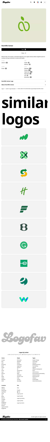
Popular (18, 390)
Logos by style (20, 396)
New (18, 387)
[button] (38, 2)
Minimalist (19, 360)
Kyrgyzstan (3, 408)
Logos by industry (20, 398)
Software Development (37, 369)
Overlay (18, 379)
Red (2, 375)
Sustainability (35, 379)
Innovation (19, 364)
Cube (18, 378)
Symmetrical (19, 370)
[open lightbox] (23, 25)
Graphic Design (36, 360)
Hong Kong (3, 390)
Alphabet (19, 361)
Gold (2, 363)
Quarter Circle (20, 376)
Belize (2, 396)
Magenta (3, 379)
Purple (2, 367)
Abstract (19, 367)
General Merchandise (37, 381)
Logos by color (20, 393)
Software (34, 378)
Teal (2, 369)
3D (17, 369)
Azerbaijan (3, 403)
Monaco (3, 405)
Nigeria (3, 387)
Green (2, 370)
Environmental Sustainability (38, 373)
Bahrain (3, 397)
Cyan (2, 372)
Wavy (18, 373)
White (2, 376)
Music (34, 370)
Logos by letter (20, 400)
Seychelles (3, 392)
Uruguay (3, 399)
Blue (2, 361)
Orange (3, 360)
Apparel (34, 367)
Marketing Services (36, 364)
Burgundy (3, 364)
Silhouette (19, 375)
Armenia (3, 389)
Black (2, 366)
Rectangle (19, 381)
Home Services (36, 372)
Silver (2, 381)
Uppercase (19, 366)
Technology (35, 361)
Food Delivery (35, 366)
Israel (2, 393)
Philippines (3, 402)
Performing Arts (36, 376)
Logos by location (20, 403)
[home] (6, 2)
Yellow (2, 378)
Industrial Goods (36, 375)
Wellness (34, 363)
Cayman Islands (4, 406)
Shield (18, 372)
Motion (18, 363)
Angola (2, 400)
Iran (2, 395)
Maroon (3, 373)
